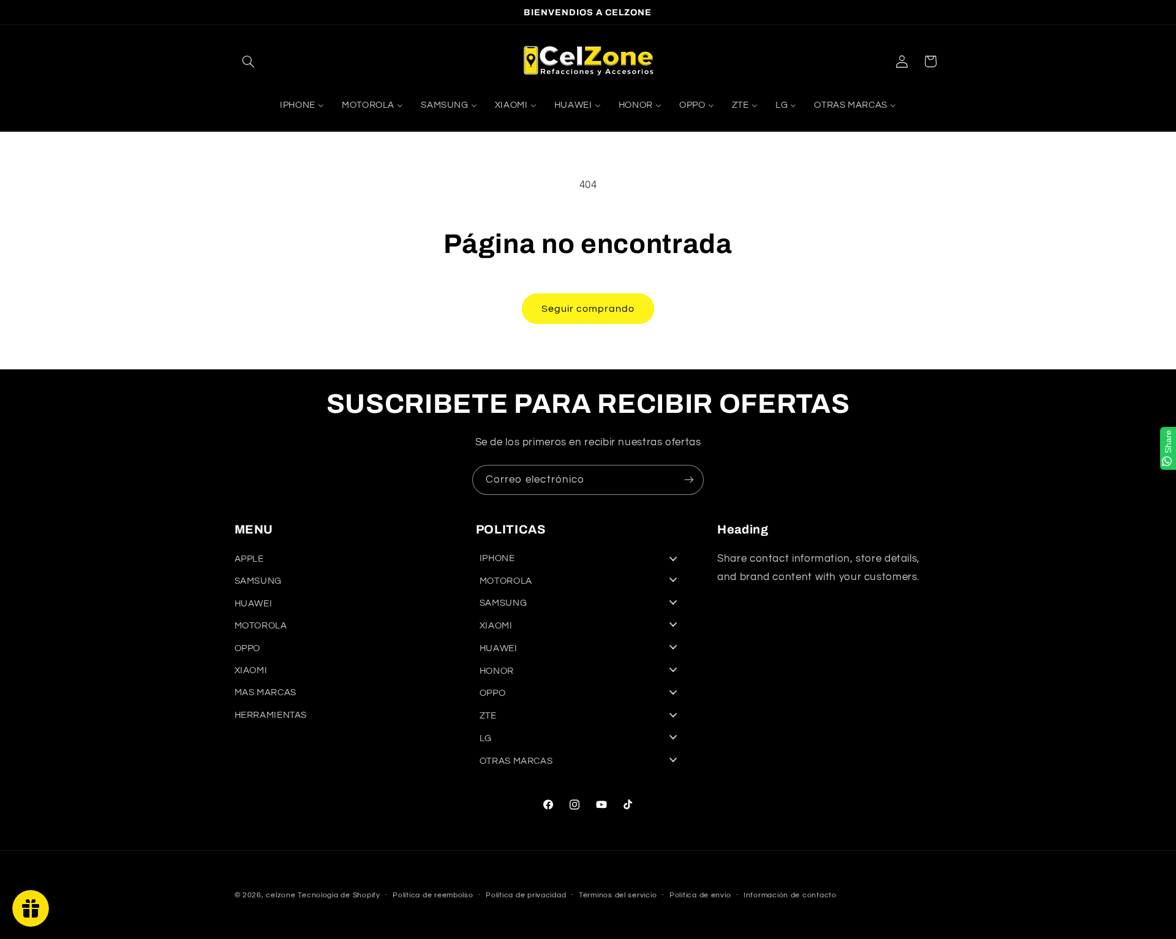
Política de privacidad (526, 895)
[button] (249, 61)
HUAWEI (254, 603)
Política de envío (700, 895)
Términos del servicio (618, 895)
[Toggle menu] (673, 558)
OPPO (248, 648)
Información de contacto (790, 895)
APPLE (249, 559)
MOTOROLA (261, 626)
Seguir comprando (588, 309)
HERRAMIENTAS (271, 715)
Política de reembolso (433, 895)
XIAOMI (251, 670)
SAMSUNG (258, 581)
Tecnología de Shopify (339, 895)
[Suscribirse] (689, 480)
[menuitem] (302, 105)
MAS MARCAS (265, 693)
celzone (280, 895)
